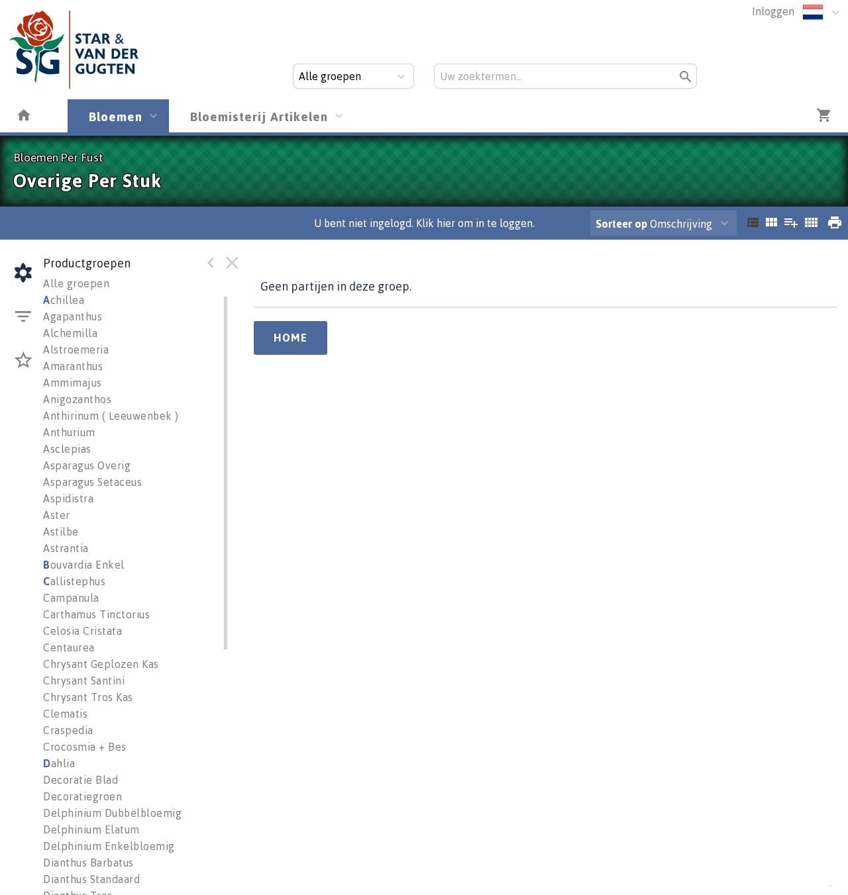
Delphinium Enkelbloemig (109, 846)
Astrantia (66, 548)
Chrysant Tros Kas (88, 697)
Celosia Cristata (82, 630)
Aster (56, 515)
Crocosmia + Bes (85, 746)
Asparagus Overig (87, 465)
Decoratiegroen (82, 796)
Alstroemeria (76, 349)
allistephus (74, 581)
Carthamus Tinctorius (96, 614)
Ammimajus (72, 382)
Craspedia (68, 730)
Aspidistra (68, 498)
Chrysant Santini (84, 680)
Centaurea (69, 647)
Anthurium (69, 432)
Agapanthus (72, 316)
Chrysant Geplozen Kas (101, 664)
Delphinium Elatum (91, 829)
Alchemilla (70, 333)
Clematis (65, 713)
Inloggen (773, 11)
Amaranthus (73, 366)
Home (290, 337)
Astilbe (61, 531)
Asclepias (67, 448)
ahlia (59, 763)
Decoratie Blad (80, 779)
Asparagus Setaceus (92, 482)
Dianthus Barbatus (88, 862)
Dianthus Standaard (91, 879)
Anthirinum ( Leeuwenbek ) (111, 415)
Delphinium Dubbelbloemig (112, 813)
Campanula (71, 597)
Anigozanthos (77, 399)
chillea (63, 299)
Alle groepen (76, 283)
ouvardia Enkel (84, 564)
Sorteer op (621, 223)
